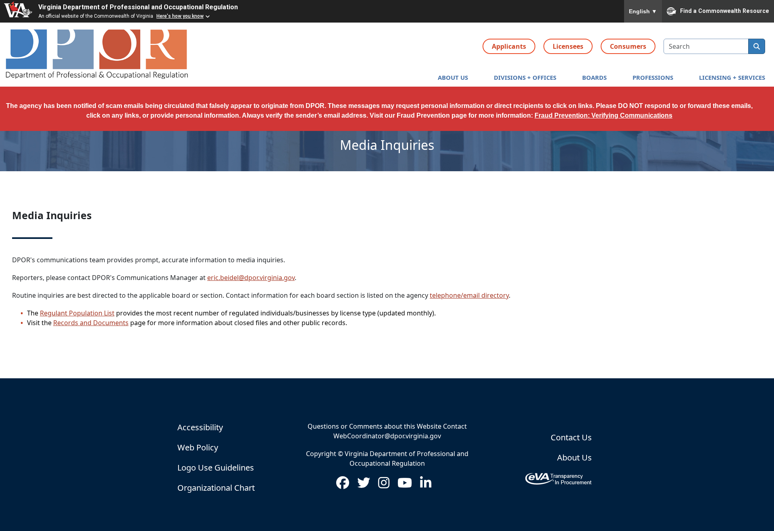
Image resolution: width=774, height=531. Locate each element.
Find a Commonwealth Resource (724, 10)
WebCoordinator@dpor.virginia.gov (387, 435)
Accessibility (200, 427)
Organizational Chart (216, 487)
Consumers (628, 46)
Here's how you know (180, 16)
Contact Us (571, 437)
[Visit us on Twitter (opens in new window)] (363, 485)
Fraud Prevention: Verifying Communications (603, 115)
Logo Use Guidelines (215, 467)
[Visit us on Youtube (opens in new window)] (404, 485)
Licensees (568, 46)
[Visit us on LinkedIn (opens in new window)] (425, 485)
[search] (756, 46)
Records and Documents (91, 322)
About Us (574, 457)
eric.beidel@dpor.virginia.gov (251, 277)
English (643, 11)
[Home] (97, 55)
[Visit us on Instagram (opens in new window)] (383, 485)
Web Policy (197, 447)
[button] (453, 77)
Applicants (509, 46)
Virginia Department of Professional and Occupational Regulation (138, 7)
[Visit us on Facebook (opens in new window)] (342, 485)
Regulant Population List (77, 313)
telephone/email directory (469, 295)
